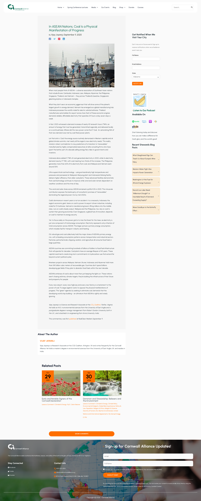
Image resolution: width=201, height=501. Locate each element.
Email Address (136, 64)
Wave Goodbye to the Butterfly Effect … (144, 209)
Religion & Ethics (99, 408)
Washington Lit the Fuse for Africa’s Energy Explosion (143, 181)
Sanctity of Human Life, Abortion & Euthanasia (98, 411)
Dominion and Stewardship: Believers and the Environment (102, 399)
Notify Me (137, 84)
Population (89, 408)
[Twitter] (54, 39)
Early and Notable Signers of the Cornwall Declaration (57, 399)
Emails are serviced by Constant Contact (149, 486)
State (134, 73)
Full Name (135, 55)
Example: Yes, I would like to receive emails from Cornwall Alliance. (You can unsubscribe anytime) (133, 469)
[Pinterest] (59, 39)
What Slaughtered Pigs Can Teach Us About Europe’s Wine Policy (144, 158)
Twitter (12, 471)
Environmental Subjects (90, 406)
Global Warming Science (107, 406)
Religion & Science (111, 408)
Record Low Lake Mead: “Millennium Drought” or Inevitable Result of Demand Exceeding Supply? (143, 195)
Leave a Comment (48, 404)
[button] (63, 7)
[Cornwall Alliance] (18, 7)
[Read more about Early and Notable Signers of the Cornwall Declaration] (61, 383)
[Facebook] (50, 39)
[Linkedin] (64, 39)
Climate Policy (112, 404)
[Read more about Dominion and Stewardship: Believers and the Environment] (102, 383)
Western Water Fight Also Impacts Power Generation (143, 170)
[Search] (192, 7)
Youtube (12, 475)
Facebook (12, 467)
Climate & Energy (60, 404)
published (72, 319)
